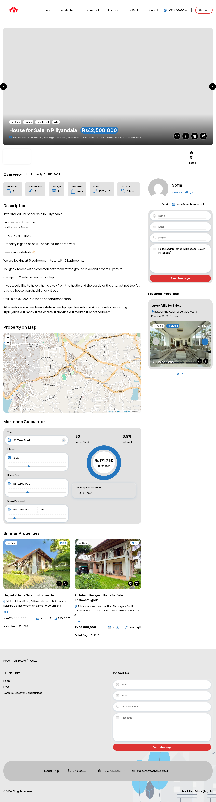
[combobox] (36, 440)
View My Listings (182, 192)
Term (10, 432)
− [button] (8, 342)
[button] (178, 374)
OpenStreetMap (123, 411)
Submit (204, 10)
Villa (56, 122)
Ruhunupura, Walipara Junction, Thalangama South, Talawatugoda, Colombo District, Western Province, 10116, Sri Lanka (107, 611)
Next (212, 86)
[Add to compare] (185, 136)
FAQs (6, 686)
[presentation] (155, 341)
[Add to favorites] (177, 136)
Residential (67, 10)
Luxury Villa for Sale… (166, 305)
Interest (11, 449)
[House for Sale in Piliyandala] (72, 368)
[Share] (203, 136)
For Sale (113, 10)
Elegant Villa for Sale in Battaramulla (28, 595)
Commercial (91, 10)
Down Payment (16, 501)
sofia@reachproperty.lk (190, 204)
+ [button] (8, 337)
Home (46, 10)
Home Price (13, 475)
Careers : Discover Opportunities (22, 693)
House (28, 122)
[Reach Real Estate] (13, 10)
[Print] (194, 136)
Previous (3, 86)
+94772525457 (178, 10)
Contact (152, 10)
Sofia (177, 185)
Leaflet (111, 411)
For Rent (133, 10)
